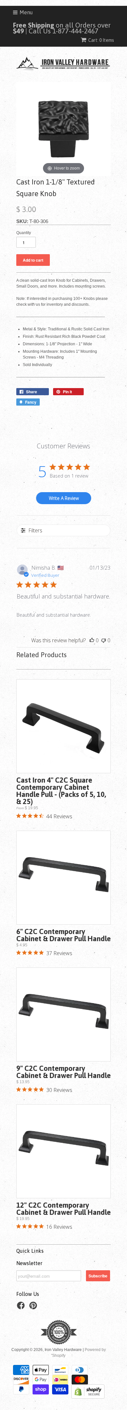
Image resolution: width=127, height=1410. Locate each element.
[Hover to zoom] (63, 128)
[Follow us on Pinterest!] (34, 1307)
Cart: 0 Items (101, 40)
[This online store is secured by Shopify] (88, 1397)
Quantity (23, 233)
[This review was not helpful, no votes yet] (103, 640)
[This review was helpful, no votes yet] (92, 640)
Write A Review (64, 498)
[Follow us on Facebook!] (22, 1307)
